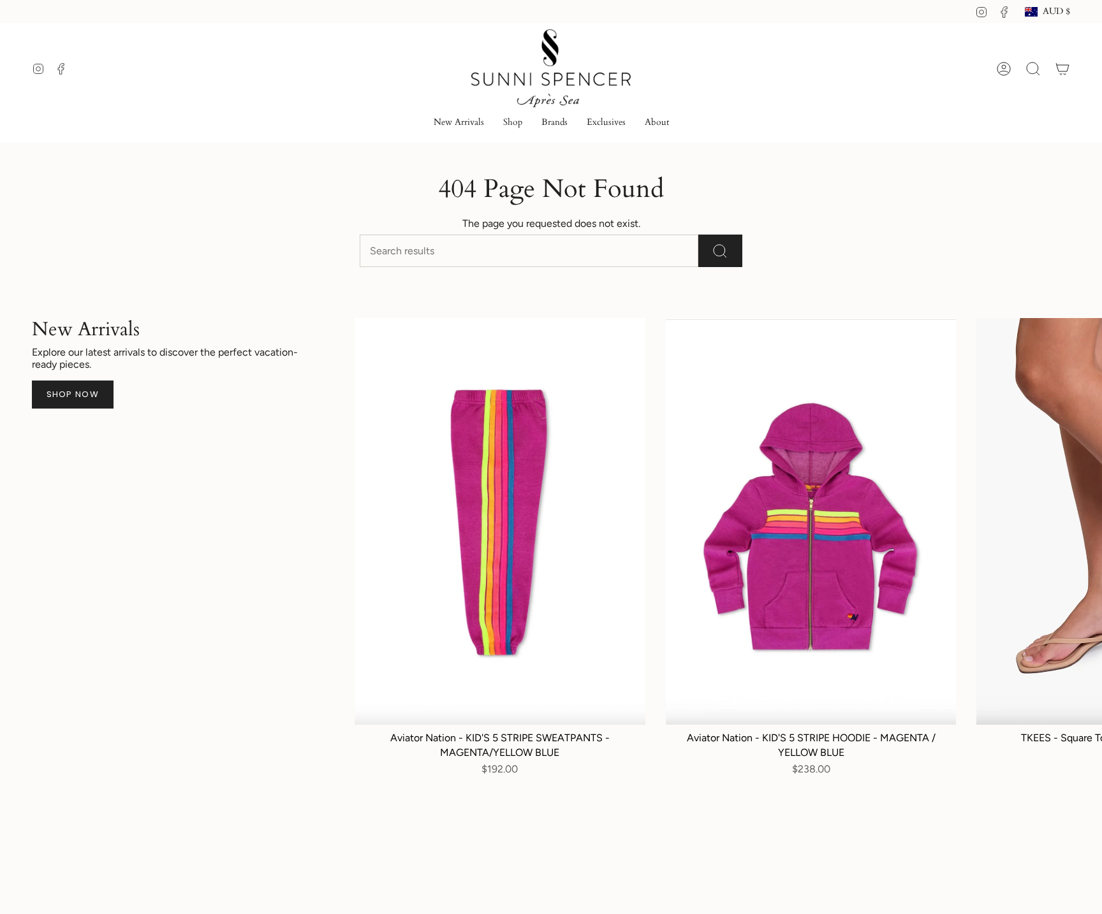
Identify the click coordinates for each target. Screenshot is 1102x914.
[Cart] (1062, 69)
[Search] (720, 251)
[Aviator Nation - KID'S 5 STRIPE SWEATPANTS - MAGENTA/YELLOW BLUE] (500, 521)
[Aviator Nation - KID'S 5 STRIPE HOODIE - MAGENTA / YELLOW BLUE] (811, 521)
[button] (513, 123)
